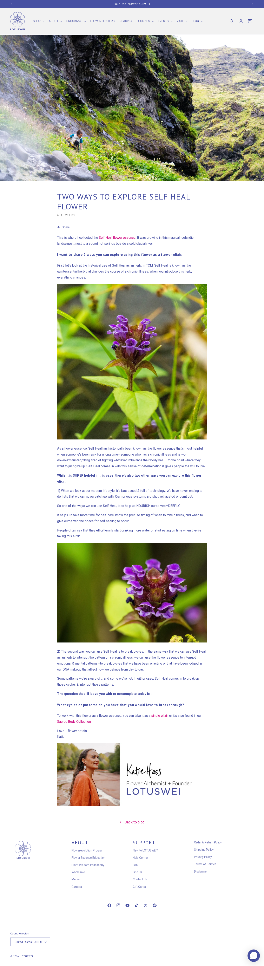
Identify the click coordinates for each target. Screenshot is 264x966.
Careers (77, 886)
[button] (38, 21)
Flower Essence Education (88, 857)
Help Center (140, 857)
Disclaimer (201, 871)
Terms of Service (205, 864)
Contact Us (140, 879)
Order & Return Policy (208, 842)
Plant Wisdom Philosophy (88, 865)
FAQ (135, 865)
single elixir (159, 715)
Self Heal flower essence (117, 238)
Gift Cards (139, 886)
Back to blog (135, 822)
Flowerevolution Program (88, 850)
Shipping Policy (204, 849)
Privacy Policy (203, 857)
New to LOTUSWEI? (145, 850)
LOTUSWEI (26, 956)
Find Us (137, 872)
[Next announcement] (252, 4)
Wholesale (78, 872)
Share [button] (66, 227)
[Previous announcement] (11, 4)
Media (76, 879)
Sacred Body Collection (74, 721)
